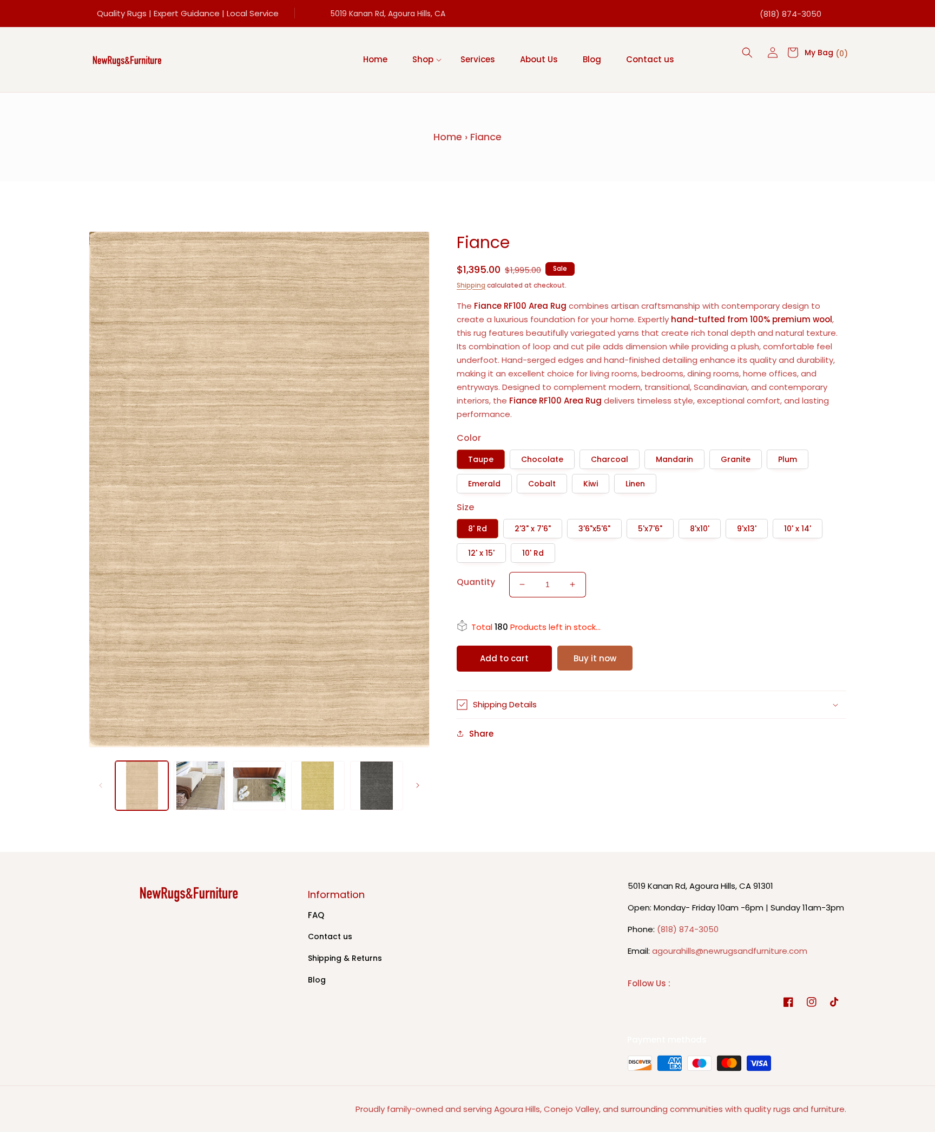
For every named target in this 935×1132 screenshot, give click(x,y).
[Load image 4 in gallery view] (317, 786)
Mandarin (674, 459)
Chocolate (542, 459)
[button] (424, 59)
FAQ (316, 915)
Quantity (476, 582)
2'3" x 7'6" (533, 528)
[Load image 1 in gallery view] (141, 786)
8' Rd (477, 528)
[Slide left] (101, 785)
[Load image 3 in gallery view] (259, 786)
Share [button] (481, 733)
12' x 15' (481, 553)
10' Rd (533, 553)
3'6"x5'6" (594, 528)
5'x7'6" (650, 528)
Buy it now (595, 658)
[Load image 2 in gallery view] (200, 786)
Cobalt (542, 483)
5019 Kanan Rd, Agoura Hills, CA (388, 13)
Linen (635, 483)
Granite (735, 459)
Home (447, 137)
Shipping (471, 285)
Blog (317, 979)
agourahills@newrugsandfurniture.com (729, 951)
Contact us (330, 936)
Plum (787, 459)
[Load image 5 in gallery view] (376, 786)
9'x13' (746, 528)
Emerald (484, 483)
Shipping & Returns (345, 958)
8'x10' (699, 528)
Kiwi (590, 483)
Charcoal (609, 459)
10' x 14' (797, 528)
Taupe (480, 459)
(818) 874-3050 (790, 13)
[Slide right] (418, 785)
